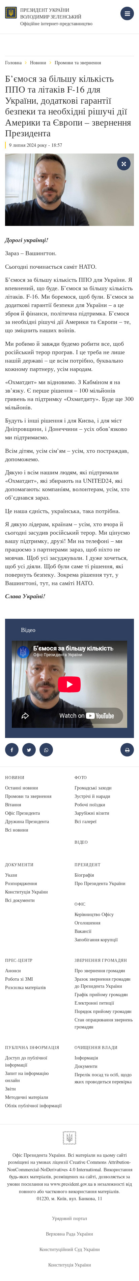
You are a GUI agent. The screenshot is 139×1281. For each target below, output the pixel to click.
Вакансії (83, 931)
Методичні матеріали (26, 1097)
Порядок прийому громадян (103, 1011)
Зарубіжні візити (92, 813)
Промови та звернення (78, 62)
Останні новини (21, 787)
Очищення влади (96, 1047)
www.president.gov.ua (71, 1184)
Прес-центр (19, 960)
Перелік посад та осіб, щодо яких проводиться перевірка (103, 1078)
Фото (81, 777)
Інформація (86, 1057)
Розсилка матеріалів (25, 987)
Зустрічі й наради (92, 796)
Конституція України (26, 891)
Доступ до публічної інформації (26, 1061)
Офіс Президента (22, 813)
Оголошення (87, 922)
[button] (29, 749)
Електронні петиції (94, 1003)
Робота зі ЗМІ (19, 979)
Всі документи (20, 900)
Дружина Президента (27, 821)
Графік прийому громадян (101, 994)
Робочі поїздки (90, 804)
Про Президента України (100, 883)
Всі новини (16, 830)
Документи (19, 864)
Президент (87, 864)
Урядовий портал (69, 1218)
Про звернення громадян (100, 970)
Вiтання (13, 804)
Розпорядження (21, 883)
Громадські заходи (93, 787)
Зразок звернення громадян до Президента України (103, 982)
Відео (81, 842)
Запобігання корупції (96, 939)
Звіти (10, 1088)
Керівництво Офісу (94, 914)
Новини (38, 62)
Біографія (84, 875)
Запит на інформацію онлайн (27, 1076)
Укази (11, 875)
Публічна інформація (32, 1047)
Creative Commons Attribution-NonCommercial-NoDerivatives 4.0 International (69, 1166)
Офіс (80, 904)
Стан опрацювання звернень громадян (104, 1023)
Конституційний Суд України (69, 1249)
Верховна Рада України (69, 1234)
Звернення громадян (101, 960)
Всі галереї (85, 821)
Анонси (13, 970)
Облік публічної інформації (33, 1105)
